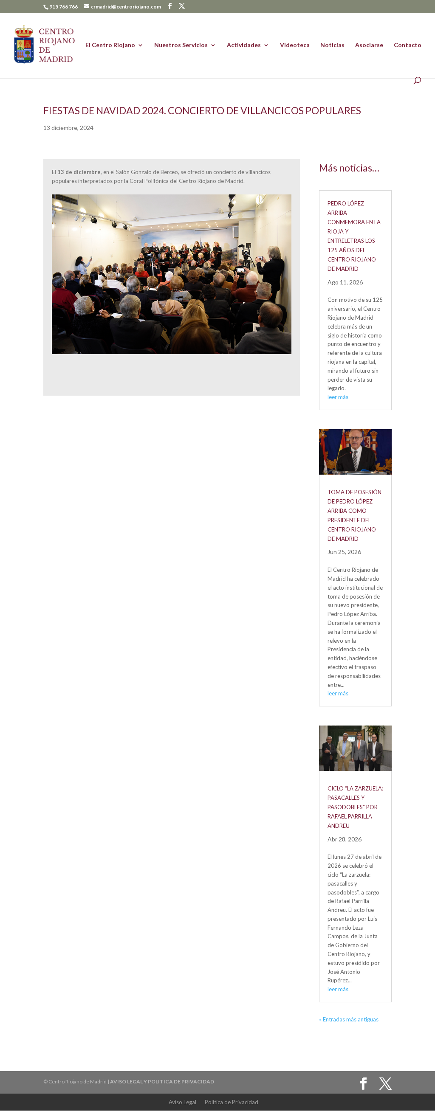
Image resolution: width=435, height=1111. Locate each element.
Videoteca (295, 45)
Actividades (244, 45)
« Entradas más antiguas (349, 1019)
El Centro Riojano (110, 45)
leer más (338, 397)
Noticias (332, 45)
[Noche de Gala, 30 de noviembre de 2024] (171, 354)
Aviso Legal (182, 1102)
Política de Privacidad (231, 1102)
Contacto (407, 45)
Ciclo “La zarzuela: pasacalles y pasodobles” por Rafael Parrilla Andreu (355, 807)
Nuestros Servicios (181, 45)
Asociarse (369, 45)
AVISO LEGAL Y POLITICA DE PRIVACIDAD (162, 1081)
